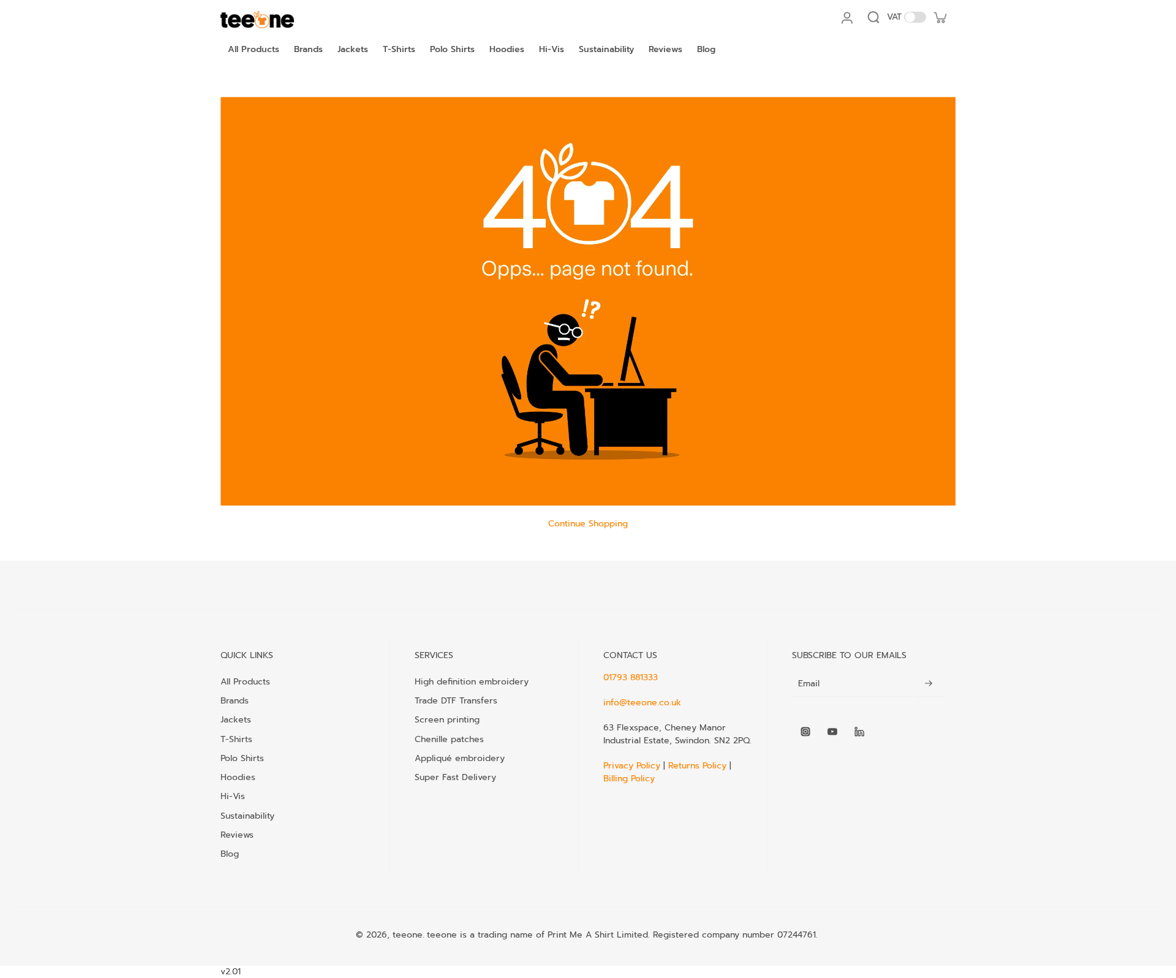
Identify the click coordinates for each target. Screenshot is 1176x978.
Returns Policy (697, 765)
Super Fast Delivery (455, 777)
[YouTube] (832, 731)
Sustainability (247, 815)
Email (809, 684)
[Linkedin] (859, 731)
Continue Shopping (588, 523)
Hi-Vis (233, 796)
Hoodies (238, 777)
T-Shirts (236, 739)
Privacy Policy (633, 765)
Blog (230, 853)
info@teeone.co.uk (642, 702)
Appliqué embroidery (460, 758)
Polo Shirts (242, 758)
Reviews (237, 834)
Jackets (236, 719)
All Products (245, 681)
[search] (873, 17)
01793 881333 (630, 677)
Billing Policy (629, 778)
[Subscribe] (928, 684)
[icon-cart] (939, 17)
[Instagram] (805, 731)
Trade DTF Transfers (456, 700)
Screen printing (447, 719)
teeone (408, 934)
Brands (235, 700)
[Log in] (846, 17)
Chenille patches (449, 739)
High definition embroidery (472, 681)
